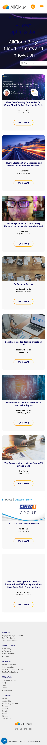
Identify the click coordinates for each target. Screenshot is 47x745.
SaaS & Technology (10, 672)
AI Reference (7, 690)
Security (5, 711)
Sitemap (5, 716)
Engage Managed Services (12, 635)
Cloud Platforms (8, 638)
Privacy (5, 708)
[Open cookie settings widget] (4, 741)
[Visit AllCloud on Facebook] (16, 729)
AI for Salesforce (8, 654)
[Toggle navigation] (40, 7)
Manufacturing (8, 667)
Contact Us (6, 718)
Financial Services (9, 664)
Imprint (5, 713)
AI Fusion (5, 656)
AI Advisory (6, 648)
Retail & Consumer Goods (12, 669)
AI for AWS (6, 651)
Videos (4, 688)
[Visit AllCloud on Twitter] (21, 729)
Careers (5, 706)
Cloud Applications (9, 640)
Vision (4, 698)
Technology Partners (10, 703)
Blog (4, 683)
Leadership (6, 701)
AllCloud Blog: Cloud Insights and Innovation (23, 48)
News (4, 685)
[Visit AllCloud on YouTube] (30, 729)
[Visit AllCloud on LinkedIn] (25, 729)
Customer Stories (9, 680)
